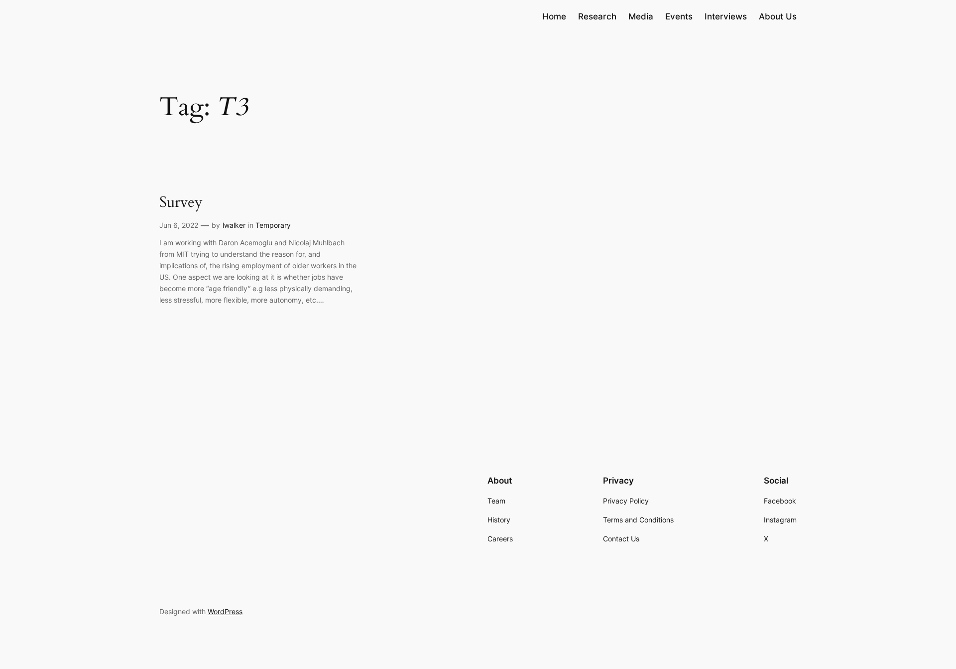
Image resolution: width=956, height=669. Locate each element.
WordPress (225, 611)
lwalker (234, 225)
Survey (181, 203)
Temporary (273, 225)
